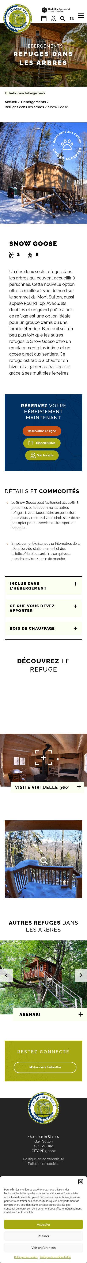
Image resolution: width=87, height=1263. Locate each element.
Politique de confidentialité (55, 1257)
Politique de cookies (26, 1257)
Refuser (43, 1236)
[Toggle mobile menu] (81, 15)
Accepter (43, 1224)
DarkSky (55, 9)
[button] (81, 1181)
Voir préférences (43, 1248)
